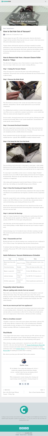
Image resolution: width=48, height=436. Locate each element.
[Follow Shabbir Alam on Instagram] (25, 384)
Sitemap (17, 434)
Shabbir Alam (9, 34)
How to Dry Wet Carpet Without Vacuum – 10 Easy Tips (11, 392)
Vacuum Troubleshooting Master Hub (36, 345)
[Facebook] (20, 428)
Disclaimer (30, 434)
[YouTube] (28, 428)
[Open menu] (45, 1)
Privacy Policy (23, 434)
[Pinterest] (25, 428)
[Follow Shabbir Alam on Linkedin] (28, 384)
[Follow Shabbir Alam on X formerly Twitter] (23, 384)
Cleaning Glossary (20, 348)
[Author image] (4, 34)
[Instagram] (23, 428)
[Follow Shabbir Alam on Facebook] (20, 384)
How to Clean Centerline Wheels (37, 391)
